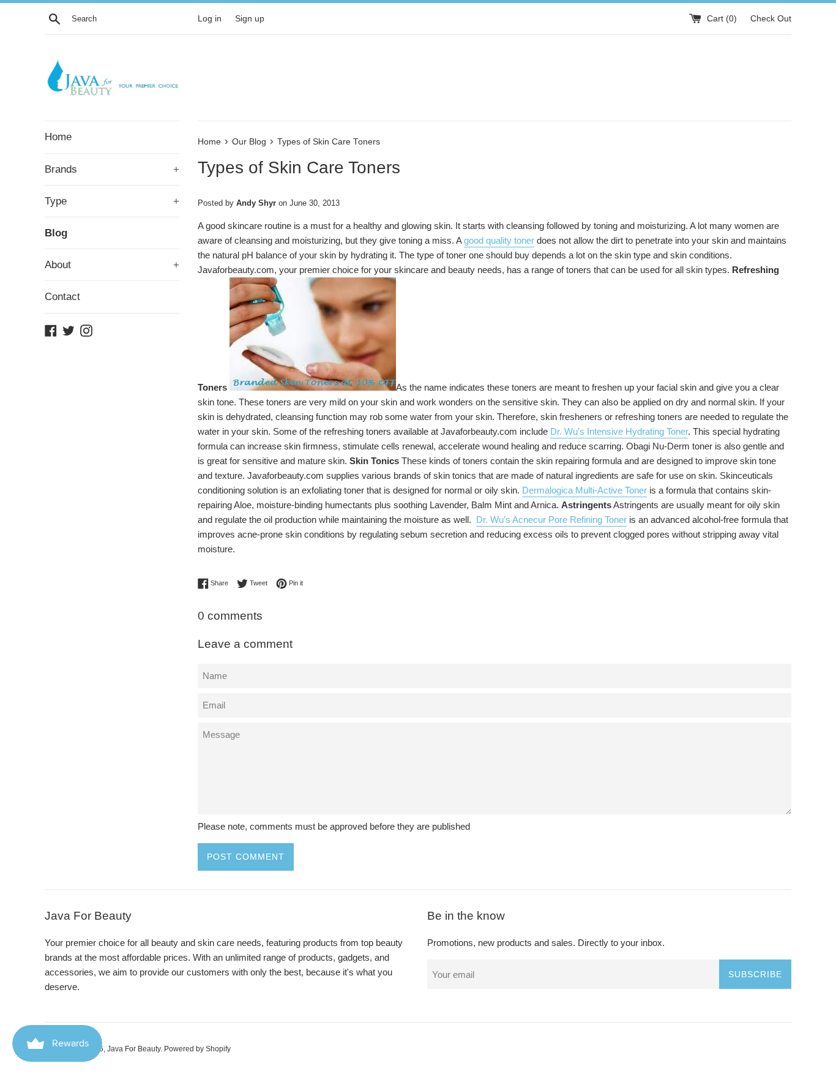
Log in (210, 18)
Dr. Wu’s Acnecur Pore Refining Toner (551, 519)
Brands (112, 169)
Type (112, 201)
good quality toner (499, 240)
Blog (56, 233)
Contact (62, 296)
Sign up (249, 18)
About (112, 265)
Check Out (770, 18)
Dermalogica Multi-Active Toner (584, 490)
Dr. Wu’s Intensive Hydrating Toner (619, 431)
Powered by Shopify (197, 1049)
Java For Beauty (133, 1049)
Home (58, 137)
